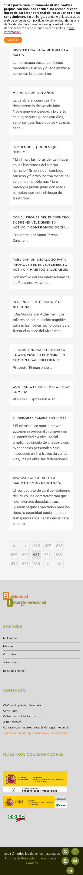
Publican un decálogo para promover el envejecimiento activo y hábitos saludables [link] (40, 264)
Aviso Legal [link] (49, 858)
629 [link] (14, 554)
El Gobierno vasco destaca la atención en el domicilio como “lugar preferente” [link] (39, 355)
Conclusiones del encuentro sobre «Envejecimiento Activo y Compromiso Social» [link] (41, 222)
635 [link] (25, 563)
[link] (14, 545)
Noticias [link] (8, 646)
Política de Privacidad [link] (21, 858)
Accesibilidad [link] (59, 733)
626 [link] (36, 545)
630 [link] (25, 554)
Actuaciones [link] (11, 662)
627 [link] (48, 545)
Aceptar (13, 40)
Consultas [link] (9, 654)
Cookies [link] (32, 863)
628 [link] (59, 545)
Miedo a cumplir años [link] (33, 93)
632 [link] (47, 554)
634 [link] (14, 563)
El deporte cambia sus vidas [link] (40, 418)
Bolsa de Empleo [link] (14, 671)
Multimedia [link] (10, 638)
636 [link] (36, 563)
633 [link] (59, 554)
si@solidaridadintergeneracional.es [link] (26, 733)
